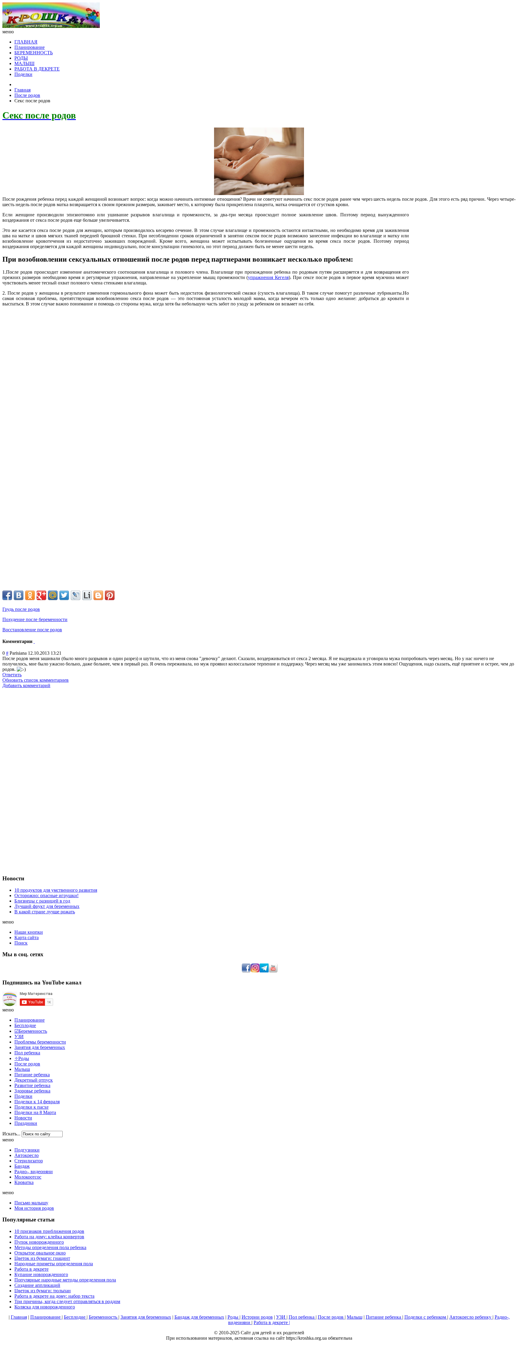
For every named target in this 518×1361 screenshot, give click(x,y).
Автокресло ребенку (471, 1317)
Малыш (354, 1317)
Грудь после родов (21, 609)
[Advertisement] (462, 257)
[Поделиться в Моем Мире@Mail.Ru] (53, 595)
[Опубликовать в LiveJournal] (75, 595)
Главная (22, 89)
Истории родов (257, 1317)
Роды (234, 1317)
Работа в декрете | (272, 1322)
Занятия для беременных (146, 1317)
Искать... (11, 1133)
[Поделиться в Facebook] (7, 595)
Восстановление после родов (32, 629)
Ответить (12, 674)
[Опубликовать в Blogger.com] (98, 595)
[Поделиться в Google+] (41, 595)
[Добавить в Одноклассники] (30, 595)
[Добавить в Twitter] (64, 595)
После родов (27, 95)
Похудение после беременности (34, 619)
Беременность (103, 1317)
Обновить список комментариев (35, 680)
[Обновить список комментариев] (34, 641)
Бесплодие (75, 1317)
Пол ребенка (302, 1317)
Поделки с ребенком (425, 1317)
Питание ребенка (384, 1317)
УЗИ (281, 1317)
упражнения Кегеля (268, 277)
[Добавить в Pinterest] (110, 595)
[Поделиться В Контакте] (18, 595)
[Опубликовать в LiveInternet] (87, 595)
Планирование (46, 1317)
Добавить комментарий (26, 685)
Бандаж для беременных (199, 1317)
